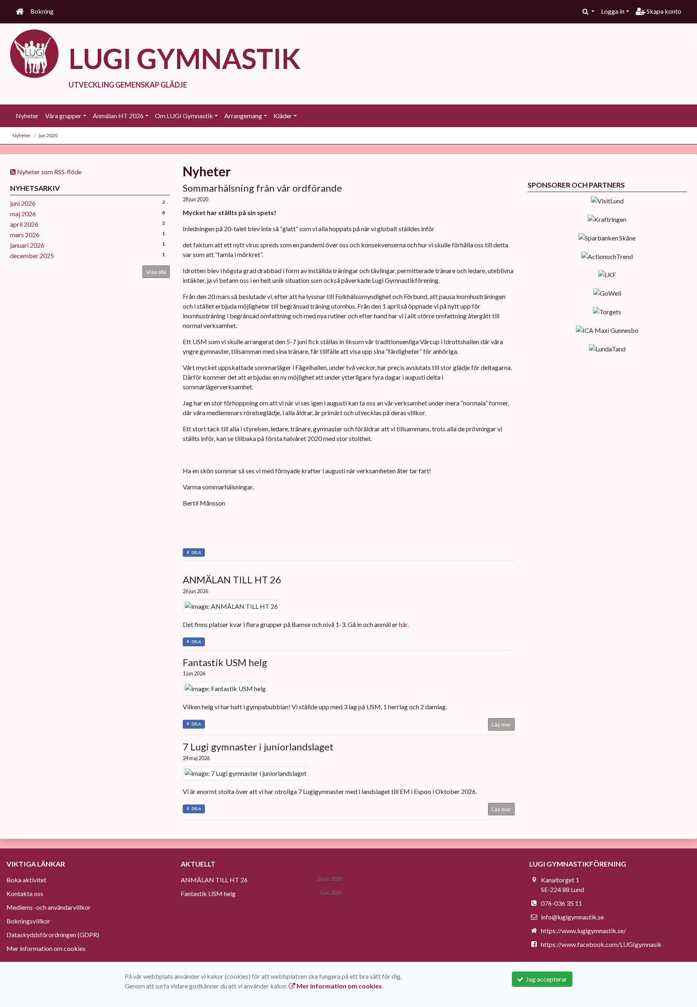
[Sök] (588, 11)
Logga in (612, 11)
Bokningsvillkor (28, 921)
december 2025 (32, 255)
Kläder (282, 115)
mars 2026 (25, 234)
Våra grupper (63, 115)
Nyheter (27, 115)
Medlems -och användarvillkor (48, 907)
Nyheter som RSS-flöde (48, 171)
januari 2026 (27, 245)
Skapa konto (663, 11)
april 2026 (24, 224)
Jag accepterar (545, 979)
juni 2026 (22, 203)
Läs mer (501, 724)
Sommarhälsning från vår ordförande (262, 188)
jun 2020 (48, 135)
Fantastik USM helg (225, 662)
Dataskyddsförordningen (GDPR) (52, 934)
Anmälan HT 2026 (118, 115)
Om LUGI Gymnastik (184, 115)
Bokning (42, 11)
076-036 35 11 (561, 903)
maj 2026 (23, 213)
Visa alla (156, 271)
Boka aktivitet (26, 880)
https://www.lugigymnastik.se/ (583, 930)
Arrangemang (243, 115)
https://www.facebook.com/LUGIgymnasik (601, 944)
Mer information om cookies (46, 948)
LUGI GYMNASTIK (185, 58)
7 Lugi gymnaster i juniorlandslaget (258, 746)
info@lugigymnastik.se (572, 917)
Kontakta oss (24, 893)
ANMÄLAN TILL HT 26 (232, 579)
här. (404, 624)
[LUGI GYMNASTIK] (34, 52)
